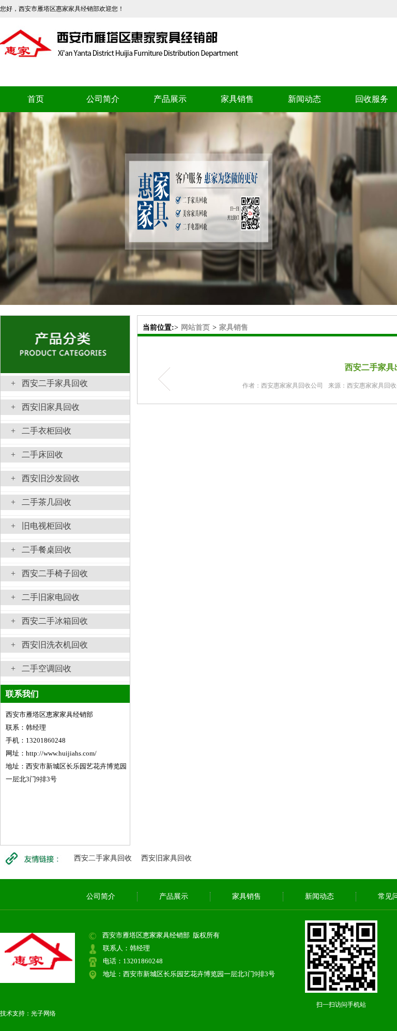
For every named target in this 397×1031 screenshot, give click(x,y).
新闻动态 (304, 99)
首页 (35, 99)
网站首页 (195, 327)
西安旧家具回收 (166, 858)
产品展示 (170, 99)
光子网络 (43, 1013)
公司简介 (102, 99)
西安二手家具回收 (103, 858)
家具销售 (237, 99)
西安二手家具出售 (167, 379)
